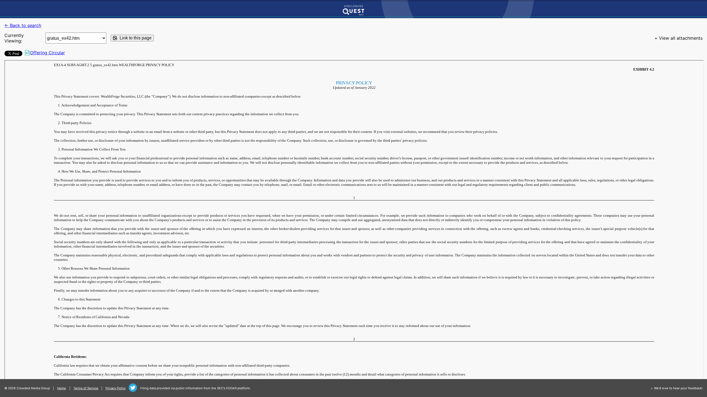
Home (61, 388)
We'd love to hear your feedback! (678, 388)
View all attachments (681, 38)
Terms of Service (85, 388)
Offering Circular (47, 52)
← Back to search (22, 25)
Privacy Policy (115, 388)
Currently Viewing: (14, 38)
